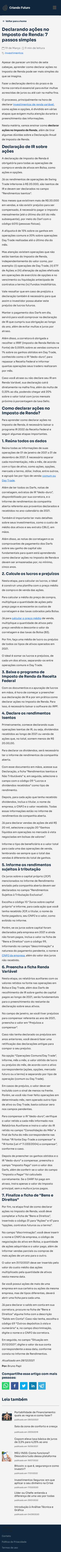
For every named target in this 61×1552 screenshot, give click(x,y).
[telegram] (42, 1386)
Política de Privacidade (14, 1542)
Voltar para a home (16, 21)
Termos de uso (10, 1548)
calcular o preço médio (26, 618)
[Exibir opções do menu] (54, 7)
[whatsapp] (5, 1386)
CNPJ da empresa (13, 955)
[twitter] (24, 1386)
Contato (6, 1536)
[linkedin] (33, 1386)
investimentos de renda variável (33, 104)
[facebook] (14, 1386)
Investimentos (14, 53)
